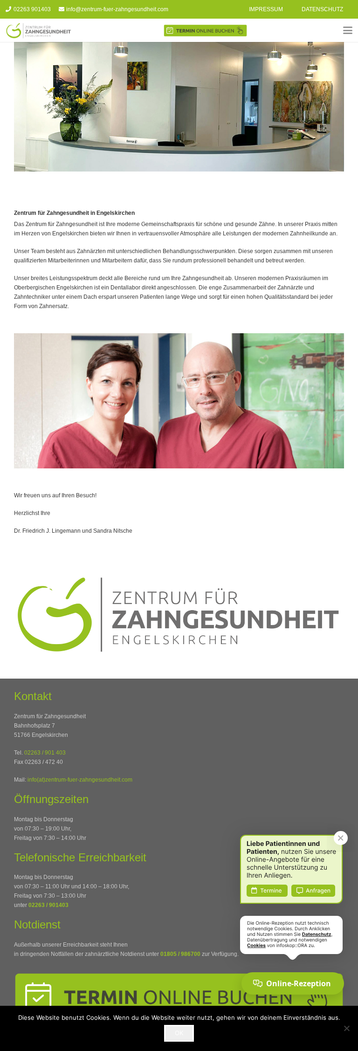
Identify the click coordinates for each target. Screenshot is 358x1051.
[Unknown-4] (39, 30)
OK (179, 1033)
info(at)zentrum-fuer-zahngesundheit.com (80, 779)
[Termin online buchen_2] (205, 30)
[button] (347, 30)
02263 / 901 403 (45, 752)
